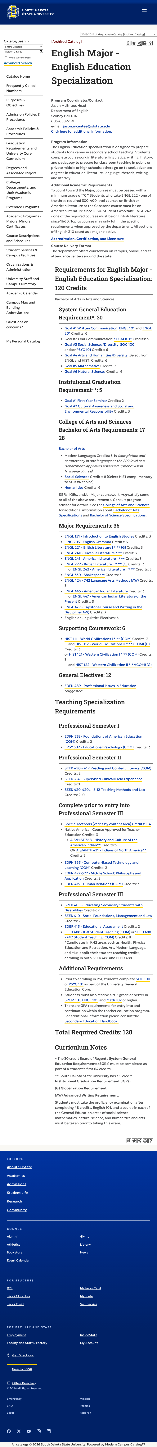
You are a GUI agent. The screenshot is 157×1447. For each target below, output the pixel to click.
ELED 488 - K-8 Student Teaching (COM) (97, 932)
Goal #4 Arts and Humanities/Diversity (96, 355)
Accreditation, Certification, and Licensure (87, 238)
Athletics (13, 1244)
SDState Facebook (9, 1431)
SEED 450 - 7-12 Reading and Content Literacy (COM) (108, 768)
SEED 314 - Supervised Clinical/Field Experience (103, 779)
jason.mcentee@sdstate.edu (86, 126)
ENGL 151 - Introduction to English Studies (99, 536)
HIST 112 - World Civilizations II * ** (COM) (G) (112, 644)
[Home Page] (30, 17)
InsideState (88, 1335)
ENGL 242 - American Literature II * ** (104, 569)
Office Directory (24, 1383)
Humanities (74, 487)
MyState (86, 1296)
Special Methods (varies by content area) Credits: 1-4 (108, 824)
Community (17, 1210)
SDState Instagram (39, 1431)
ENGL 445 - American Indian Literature (96, 591)
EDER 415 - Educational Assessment (94, 926)
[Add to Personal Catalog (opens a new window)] (134, 43)
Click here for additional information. (81, 131)
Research (14, 1201)
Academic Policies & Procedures (22, 131)
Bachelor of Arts (72, 448)
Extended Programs (22, 207)
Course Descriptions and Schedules (23, 238)
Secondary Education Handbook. (92, 1021)
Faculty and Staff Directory (27, 1343)
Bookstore (14, 1252)
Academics (16, 1175)
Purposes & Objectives (15, 102)
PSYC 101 (83, 349)
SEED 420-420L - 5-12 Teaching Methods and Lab (105, 789)
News (84, 1252)
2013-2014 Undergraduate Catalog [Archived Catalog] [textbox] (113, 34)
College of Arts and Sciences (126, 505)
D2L (9, 1288)
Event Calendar (18, 1260)
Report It (85, 1412)
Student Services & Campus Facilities (21, 252)
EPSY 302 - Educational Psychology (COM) (99, 747)
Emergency (14, 1398)
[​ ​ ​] (144, 11)
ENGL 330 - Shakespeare (85, 575)
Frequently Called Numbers (21, 88)
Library (85, 1244)
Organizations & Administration (19, 267)
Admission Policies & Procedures (23, 117)
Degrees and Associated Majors (21, 170)
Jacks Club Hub (18, 1296)
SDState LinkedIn (49, 1431)
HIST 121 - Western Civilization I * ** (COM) (104, 654)
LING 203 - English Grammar (88, 542)
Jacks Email (15, 1304)
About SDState (19, 1167)
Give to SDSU (22, 1369)
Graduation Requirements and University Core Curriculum (21, 151)
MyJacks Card (90, 1288)
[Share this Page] (139, 43)
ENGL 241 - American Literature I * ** (95, 558)
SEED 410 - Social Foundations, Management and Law (108, 916)
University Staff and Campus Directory (22, 281)
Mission (85, 1398)
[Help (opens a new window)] (150, 43)
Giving (84, 1236)
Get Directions (23, 1355)
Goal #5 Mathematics (82, 366)
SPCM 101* (123, 339)
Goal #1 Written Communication (91, 328)
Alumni (12, 1236)
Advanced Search (18, 63)
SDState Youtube (29, 1431)
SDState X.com (19, 1431)
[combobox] (118, 34)
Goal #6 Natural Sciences (85, 371)
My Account (89, 1343)
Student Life (17, 1192)
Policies (85, 1406)
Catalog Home (18, 76)
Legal (10, 1412)
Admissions (16, 1184)
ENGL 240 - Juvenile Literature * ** (93, 553)
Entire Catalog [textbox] (13, 46)
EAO (10, 1406)
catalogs (22, 1444)
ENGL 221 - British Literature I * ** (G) (95, 547)
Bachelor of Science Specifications (118, 515)
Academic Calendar (22, 293)
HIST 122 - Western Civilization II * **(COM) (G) (113, 664)
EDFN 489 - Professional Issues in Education (100, 686)
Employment (16, 1335)
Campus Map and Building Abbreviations (20, 307)
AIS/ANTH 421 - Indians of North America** (111, 850)
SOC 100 (127, 344)
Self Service (88, 1304)
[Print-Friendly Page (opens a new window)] (144, 43)
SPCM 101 (72, 1000)
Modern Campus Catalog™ (125, 1444)
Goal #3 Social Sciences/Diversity (92, 344)
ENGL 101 (127, 328)
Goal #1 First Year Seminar (86, 400)
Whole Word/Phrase (19, 57)
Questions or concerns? (17, 324)
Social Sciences (77, 476)
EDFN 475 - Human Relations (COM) (94, 884)
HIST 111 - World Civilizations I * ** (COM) (98, 639)
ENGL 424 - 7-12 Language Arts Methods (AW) (102, 580)
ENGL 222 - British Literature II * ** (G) (96, 564)
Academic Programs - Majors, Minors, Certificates (23, 221)
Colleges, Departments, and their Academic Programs (21, 190)
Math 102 (114, 1000)
